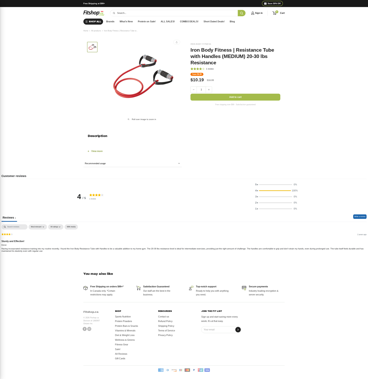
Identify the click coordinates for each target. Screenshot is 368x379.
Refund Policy (165, 321)
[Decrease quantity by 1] (194, 90)
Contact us (163, 316)
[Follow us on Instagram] (89, 329)
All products (96, 31)
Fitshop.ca (90, 312)
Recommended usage (132, 163)
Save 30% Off (274, 3)
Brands (110, 21)
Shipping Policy (166, 326)
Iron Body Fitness (200, 44)
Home (85, 31)
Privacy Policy (165, 335)
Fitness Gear (121, 344)
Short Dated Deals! (214, 21)
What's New (126, 21)
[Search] (242, 13)
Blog (232, 21)
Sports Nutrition (123, 316)
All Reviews (121, 354)
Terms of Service (166, 330)
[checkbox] (71, 227)
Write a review (359, 217)
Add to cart (235, 97)
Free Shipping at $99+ (94, 3)
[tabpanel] (184, 242)
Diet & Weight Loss (125, 335)
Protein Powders (123, 321)
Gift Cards (120, 358)
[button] (276, 184)
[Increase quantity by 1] (209, 90)
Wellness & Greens (125, 340)
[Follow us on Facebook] (85, 329)
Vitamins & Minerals (125, 330)
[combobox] (176, 13)
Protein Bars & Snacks (126, 326)
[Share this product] (176, 42)
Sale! (117, 349)
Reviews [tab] (9, 217)
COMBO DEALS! (189, 21)
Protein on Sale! (147, 21)
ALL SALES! (168, 21)
